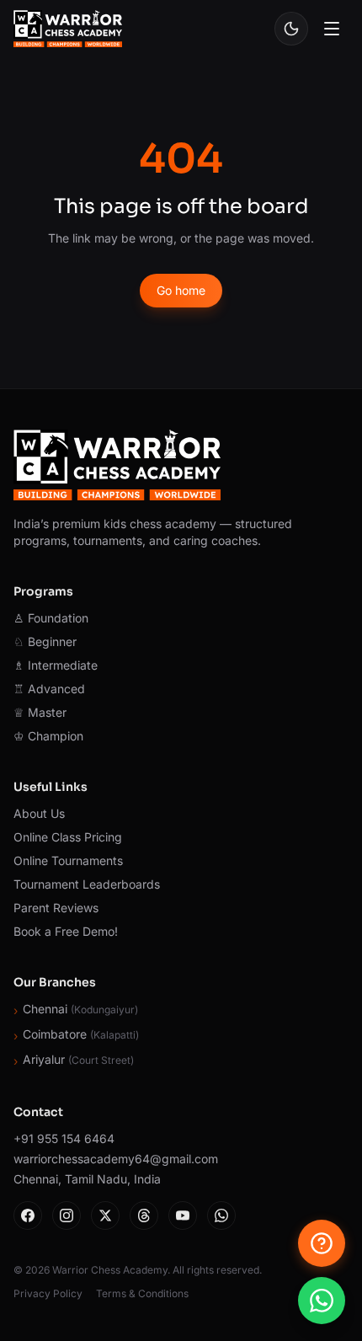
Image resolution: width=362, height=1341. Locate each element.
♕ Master (40, 712)
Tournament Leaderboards (86, 884)
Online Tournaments (68, 860)
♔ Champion (48, 736)
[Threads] (144, 1215)
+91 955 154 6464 (63, 1138)
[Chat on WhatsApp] (321, 1300)
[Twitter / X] (105, 1215)
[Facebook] (27, 1215)
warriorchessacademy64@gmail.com (115, 1158)
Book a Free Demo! (65, 931)
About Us (39, 813)
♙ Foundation (50, 618)
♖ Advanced (49, 688)
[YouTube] (182, 1215)
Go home (181, 290)
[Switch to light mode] (291, 28)
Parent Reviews (55, 907)
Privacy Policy (48, 1293)
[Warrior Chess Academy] (67, 28)
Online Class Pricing (67, 837)
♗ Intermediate (55, 665)
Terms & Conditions (142, 1293)
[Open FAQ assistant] (321, 1243)
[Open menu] (332, 28)
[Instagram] (66, 1215)
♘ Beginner (45, 641)
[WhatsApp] (221, 1215)
